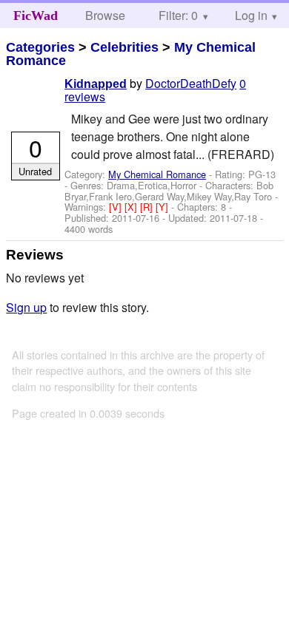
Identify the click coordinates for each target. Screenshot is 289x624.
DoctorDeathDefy (190, 83)
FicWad (35, 15)
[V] (116, 207)
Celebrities (124, 47)
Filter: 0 (178, 15)
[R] (148, 207)
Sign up (26, 307)
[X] (132, 207)
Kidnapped (95, 84)
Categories (40, 47)
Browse (105, 15)
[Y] (163, 207)
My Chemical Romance (157, 174)
